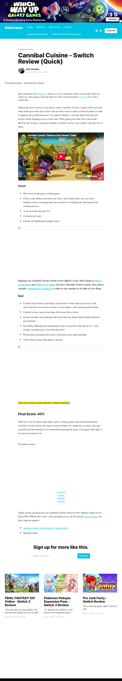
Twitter (61, 495)
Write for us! (54, 27)
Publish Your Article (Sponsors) (66, 34)
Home (30, 27)
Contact (67, 27)
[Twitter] (101, 31)
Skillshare (42, 94)
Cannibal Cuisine (25, 49)
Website (61, 498)
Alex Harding (32, 69)
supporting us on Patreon (39, 288)
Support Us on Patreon (37, 34)
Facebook (61, 492)
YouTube (61, 501)
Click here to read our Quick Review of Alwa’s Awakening (44, 403)
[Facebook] (97, 31)
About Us (40, 27)
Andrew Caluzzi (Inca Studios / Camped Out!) (45, 528)
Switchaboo (14, 28)
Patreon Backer (91, 516)
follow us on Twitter (46, 284)
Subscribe (111, 30)
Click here (83, 97)
